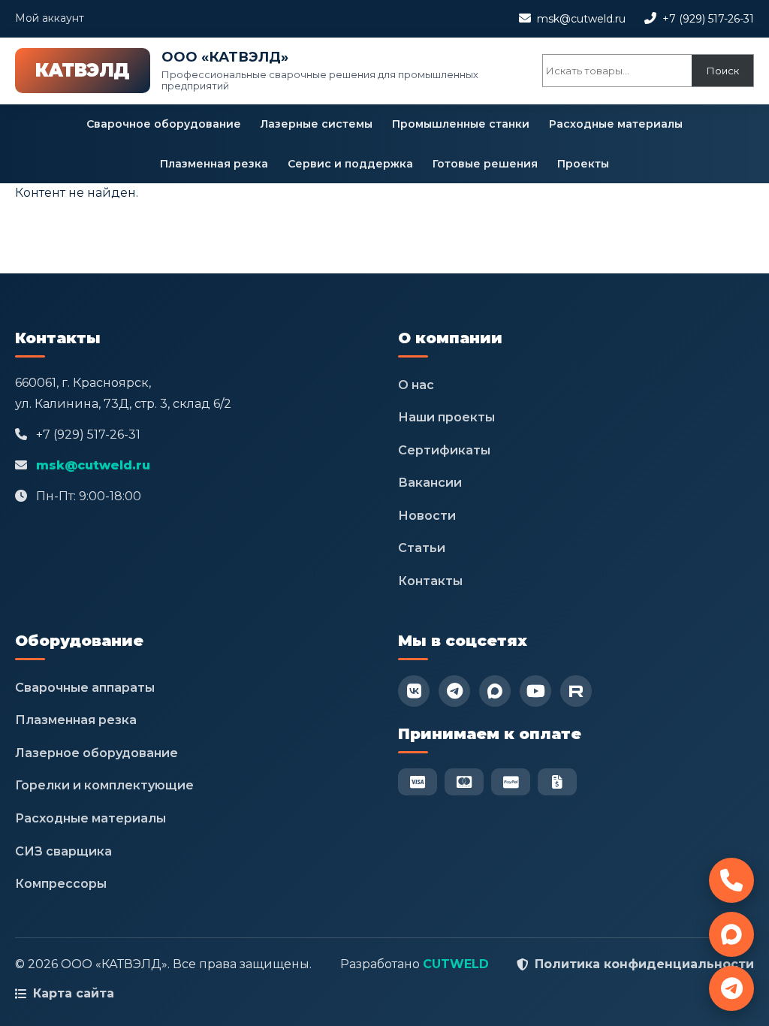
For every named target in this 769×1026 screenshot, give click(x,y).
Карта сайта (73, 993)
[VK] (414, 691)
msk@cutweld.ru (581, 19)
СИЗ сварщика (63, 851)
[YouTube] (535, 691)
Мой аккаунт (49, 18)
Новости (427, 515)
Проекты (583, 163)
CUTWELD (456, 964)
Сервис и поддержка (350, 163)
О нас (416, 385)
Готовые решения (485, 163)
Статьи (421, 548)
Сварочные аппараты (85, 687)
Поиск (723, 71)
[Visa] (417, 781)
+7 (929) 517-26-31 (708, 19)
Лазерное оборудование (96, 753)
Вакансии (430, 482)
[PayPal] (510, 781)
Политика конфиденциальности (644, 964)
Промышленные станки (460, 124)
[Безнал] (557, 781)
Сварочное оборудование (163, 124)
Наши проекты (446, 417)
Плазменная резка (214, 163)
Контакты (430, 581)
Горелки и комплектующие (104, 785)
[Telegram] (454, 691)
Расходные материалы (616, 124)
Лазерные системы (316, 124)
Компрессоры (61, 884)
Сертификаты (444, 450)
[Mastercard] (464, 781)
